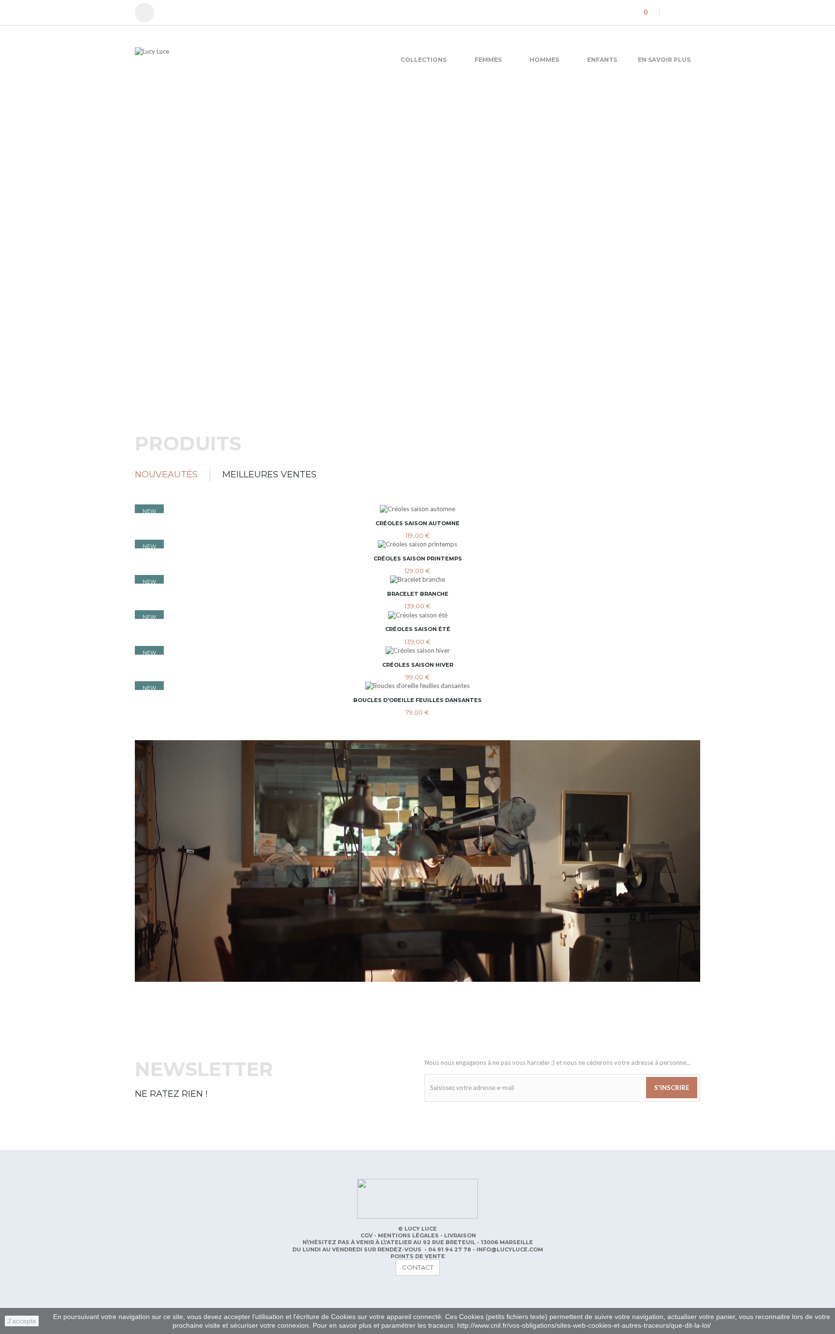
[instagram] (698, 11)
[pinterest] (685, 11)
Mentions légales (409, 1235)
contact (417, 1267)
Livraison (460, 1235)
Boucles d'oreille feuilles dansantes (417, 700)
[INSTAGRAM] (181, 1292)
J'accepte (21, 1321)
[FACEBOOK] (142, 1292)
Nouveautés (166, 474)
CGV (367, 1235)
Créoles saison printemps (418, 558)
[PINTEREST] (162, 1292)
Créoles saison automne (417, 523)
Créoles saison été (417, 629)
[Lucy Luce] (224, 57)
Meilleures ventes (269, 474)
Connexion (149, 12)
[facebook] (671, 11)
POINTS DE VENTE (417, 1256)
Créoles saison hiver (417, 664)
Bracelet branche (417, 593)
